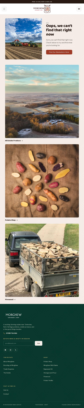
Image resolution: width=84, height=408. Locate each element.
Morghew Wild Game (51, 365)
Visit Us (5, 390)
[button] (4, 9)
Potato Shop (10, 220)
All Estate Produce (13, 141)
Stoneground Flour (50, 373)
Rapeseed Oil (48, 369)
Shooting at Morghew (10, 365)
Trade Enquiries (8, 369)
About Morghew (8, 361)
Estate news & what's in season (16, 339)
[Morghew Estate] (13, 316)
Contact (6, 394)
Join (38, 343)
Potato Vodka (48, 380)
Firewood (9, 300)
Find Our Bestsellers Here (59, 52)
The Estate (7, 373)
